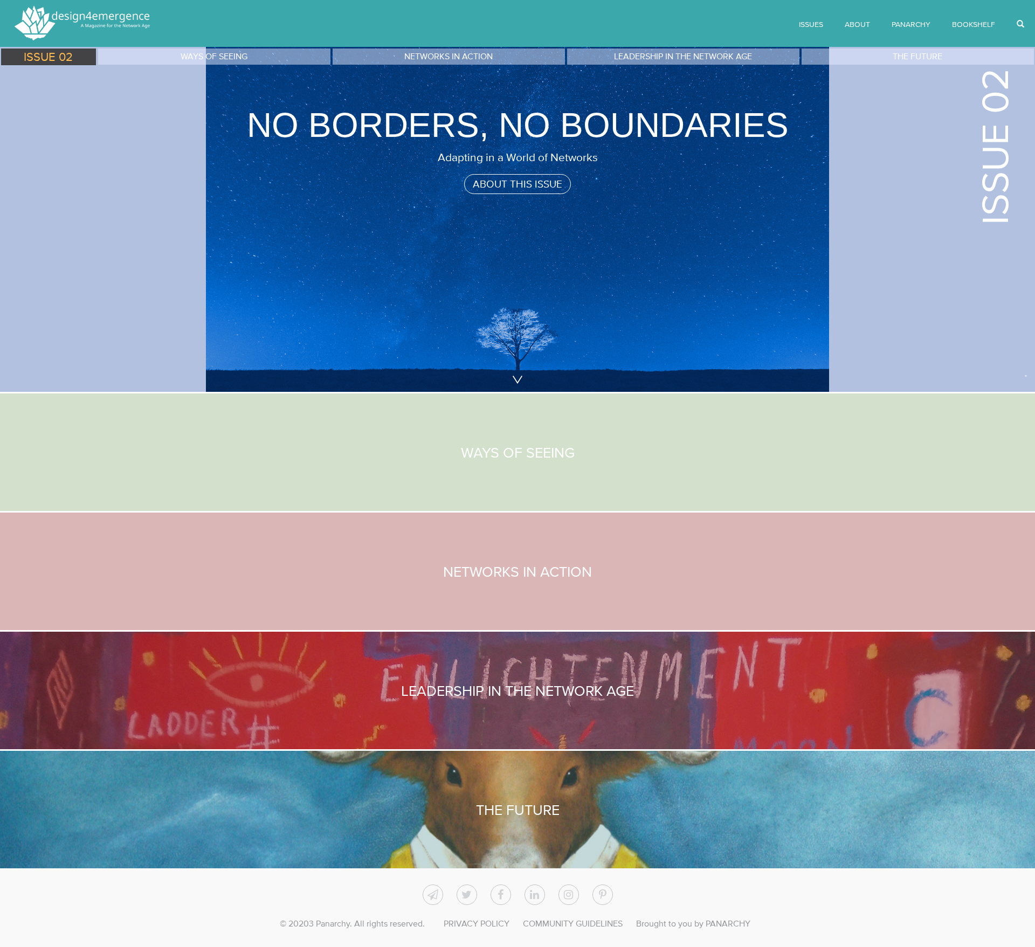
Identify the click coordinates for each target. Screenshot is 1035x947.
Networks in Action (517, 571)
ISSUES (811, 24)
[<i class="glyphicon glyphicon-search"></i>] (1020, 24)
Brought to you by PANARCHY (693, 923)
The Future (518, 809)
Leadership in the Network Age (517, 690)
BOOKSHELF (973, 24)
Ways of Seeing (518, 452)
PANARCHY (911, 24)
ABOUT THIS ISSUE (517, 184)
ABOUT (857, 24)
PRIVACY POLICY (476, 923)
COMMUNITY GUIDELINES (573, 923)
